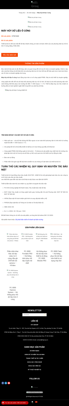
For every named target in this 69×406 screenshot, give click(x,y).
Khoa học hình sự (34, 366)
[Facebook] (2, 383)
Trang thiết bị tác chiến (34, 358)
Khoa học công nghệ (34, 362)
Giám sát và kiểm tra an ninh (35, 354)
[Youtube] (8, 383)
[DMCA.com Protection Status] (34, 392)
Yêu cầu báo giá (9, 55)
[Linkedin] (5, 383)
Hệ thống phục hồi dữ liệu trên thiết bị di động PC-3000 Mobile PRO (41, 256)
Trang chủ (22, 12)
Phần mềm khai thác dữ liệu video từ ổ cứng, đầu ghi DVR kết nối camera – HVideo (12, 258)
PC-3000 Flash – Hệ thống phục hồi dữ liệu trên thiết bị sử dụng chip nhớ (56, 256)
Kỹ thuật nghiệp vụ (34, 369)
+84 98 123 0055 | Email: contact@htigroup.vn (35, 340)
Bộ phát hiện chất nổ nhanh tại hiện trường (29, 219)
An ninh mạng (31, 12)
